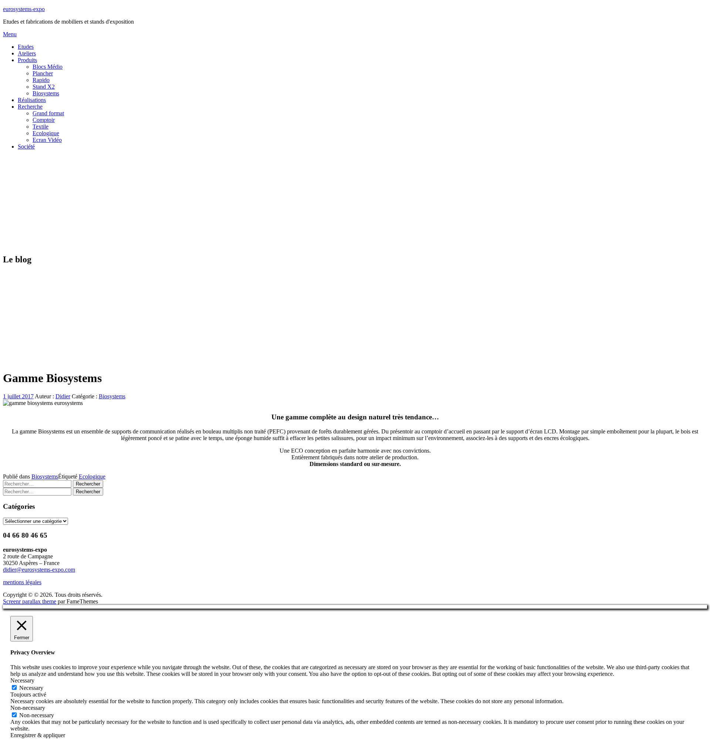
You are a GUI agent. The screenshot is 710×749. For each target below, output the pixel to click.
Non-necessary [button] (27, 708)
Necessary (31, 688)
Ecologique (46, 133)
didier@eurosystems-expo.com (39, 569)
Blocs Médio (47, 67)
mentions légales (22, 582)
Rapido (41, 80)
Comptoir (44, 120)
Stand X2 (44, 87)
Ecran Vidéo (47, 140)
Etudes (26, 47)
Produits (27, 60)
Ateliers (27, 53)
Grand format (48, 113)
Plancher (43, 73)
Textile (40, 126)
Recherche (30, 106)
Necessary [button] (22, 680)
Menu (10, 34)
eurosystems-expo (24, 9)
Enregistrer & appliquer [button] (37, 735)
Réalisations (32, 100)
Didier (62, 396)
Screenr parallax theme (29, 601)
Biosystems (46, 93)
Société (26, 146)
